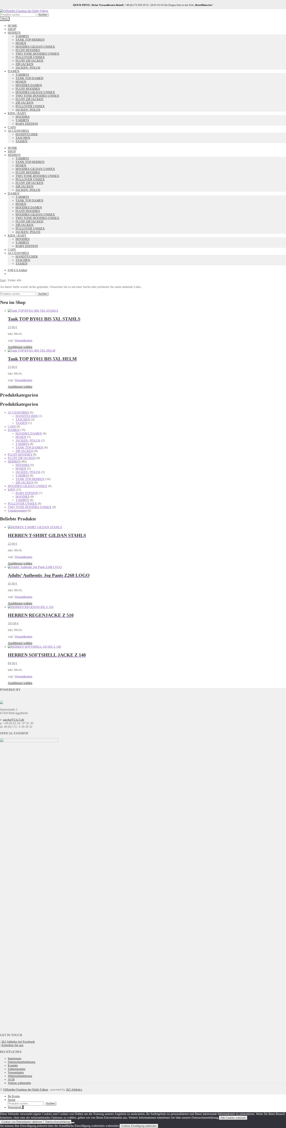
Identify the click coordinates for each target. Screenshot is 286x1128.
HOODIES (23, 116)
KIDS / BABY (17, 113)
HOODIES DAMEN (29, 85)
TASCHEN (23, 137)
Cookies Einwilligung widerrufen (139, 1125)
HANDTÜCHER (27, 134)
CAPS (12, 127)
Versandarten (16, 1072)
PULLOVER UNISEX (30, 57)
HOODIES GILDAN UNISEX (35, 46)
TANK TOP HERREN (30, 39)
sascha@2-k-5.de (13, 719)
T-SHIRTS (22, 36)
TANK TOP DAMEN (29, 78)
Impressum (14, 1058)
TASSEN (21, 141)
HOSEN (21, 43)
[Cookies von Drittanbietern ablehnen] (73, 1122)
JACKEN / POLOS (28, 67)
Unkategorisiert (17, 510)
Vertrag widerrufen (19, 1083)
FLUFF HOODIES (28, 50)
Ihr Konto (14, 1096)
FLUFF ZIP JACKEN (29, 60)
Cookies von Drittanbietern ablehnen (22, 1121)
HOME (12, 25)
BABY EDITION (27, 123)
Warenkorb (16, 1107)
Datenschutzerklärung (57, 1121)
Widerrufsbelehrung (20, 1076)
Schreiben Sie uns (12, 1045)
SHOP (12, 29)
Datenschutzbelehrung (21, 1062)
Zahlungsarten (16, 1069)
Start (3, 280)
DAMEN (13, 71)
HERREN (14, 32)
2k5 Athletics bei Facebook (18, 1041)
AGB (11, 1079)
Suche (11, 1099)
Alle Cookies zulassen (233, 1117)
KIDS (11, 489)
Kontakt (13, 1065)
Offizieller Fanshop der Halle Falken (25, 1089)
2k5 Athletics (74, 1089)
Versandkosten (23, 340)
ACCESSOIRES (18, 130)
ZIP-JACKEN (24, 64)
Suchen (42, 14)
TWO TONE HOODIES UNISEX (37, 53)
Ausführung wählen (20, 347)
